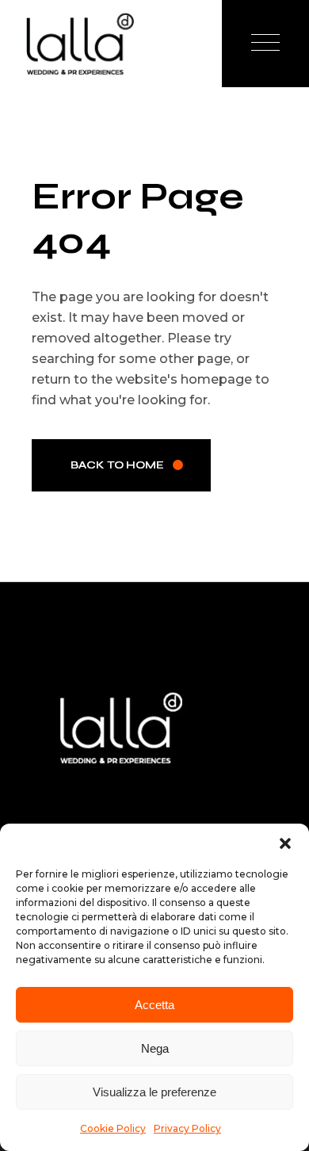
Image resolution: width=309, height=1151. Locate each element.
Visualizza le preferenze (154, 1092)
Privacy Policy (187, 1128)
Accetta (154, 1004)
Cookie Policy (113, 1128)
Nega (155, 1048)
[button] (285, 843)
